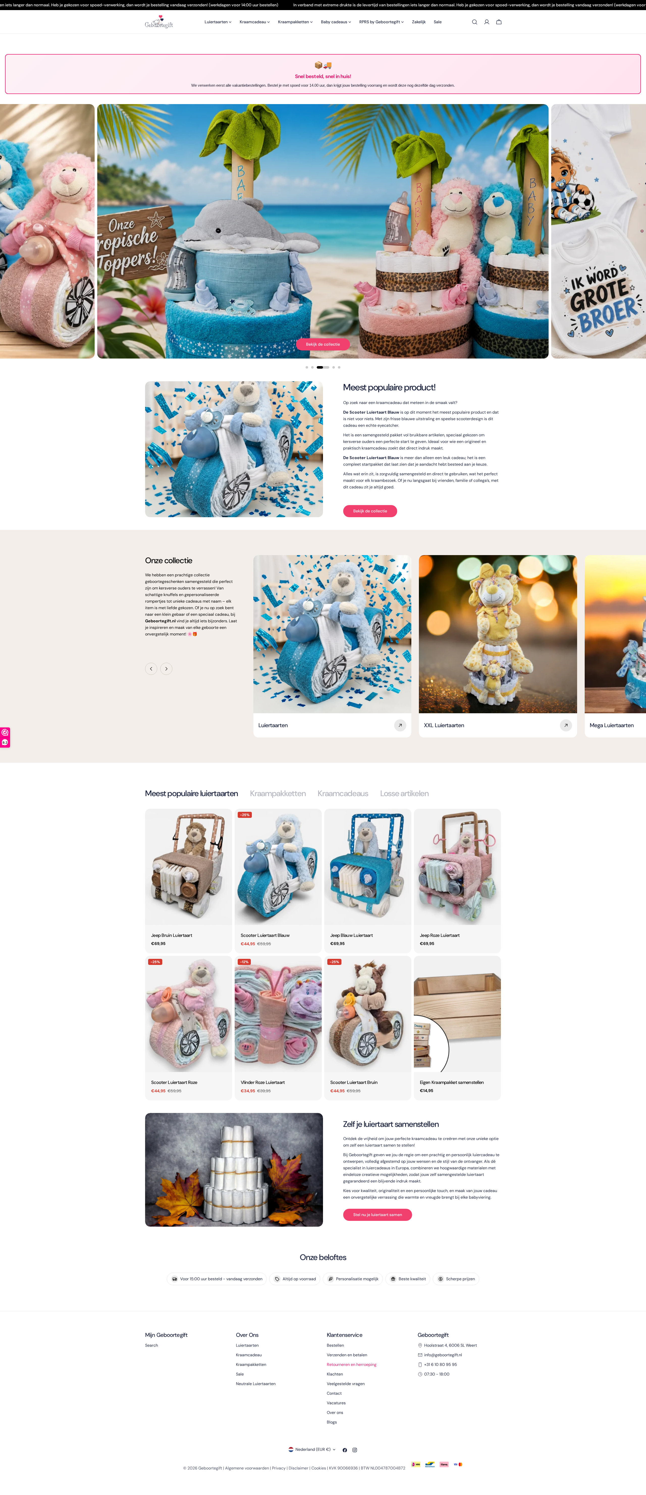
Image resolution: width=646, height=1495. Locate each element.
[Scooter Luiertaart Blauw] (278, 867)
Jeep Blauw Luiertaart (351, 935)
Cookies (318, 1468)
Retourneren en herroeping (351, 1364)
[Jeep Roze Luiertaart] (457, 867)
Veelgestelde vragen (346, 1383)
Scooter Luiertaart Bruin (354, 1082)
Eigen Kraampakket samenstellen (452, 1082)
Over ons (335, 1412)
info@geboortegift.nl (443, 1355)
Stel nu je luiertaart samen (377, 1214)
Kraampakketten (251, 1364)
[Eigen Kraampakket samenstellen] (457, 1014)
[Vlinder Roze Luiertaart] (278, 1014)
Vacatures (336, 1403)
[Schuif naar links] (151, 669)
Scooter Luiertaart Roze (174, 1082)
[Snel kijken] (225, 820)
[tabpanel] (323, 954)
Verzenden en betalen (347, 1355)
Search (151, 1345)
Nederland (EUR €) (313, 1449)
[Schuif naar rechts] (166, 669)
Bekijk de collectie (323, 344)
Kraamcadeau (249, 1355)
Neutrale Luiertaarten (256, 1383)
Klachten (335, 1374)
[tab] (191, 793)
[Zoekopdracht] (475, 22)
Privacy (279, 1468)
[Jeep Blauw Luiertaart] (367, 867)
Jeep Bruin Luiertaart (171, 935)
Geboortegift (210, 1468)
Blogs (332, 1422)
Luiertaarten (247, 1345)
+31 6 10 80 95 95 (440, 1364)
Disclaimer (298, 1468)
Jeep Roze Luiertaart (440, 935)
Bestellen (335, 1345)
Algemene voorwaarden (247, 1468)
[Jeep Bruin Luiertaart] (188, 867)
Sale (240, 1374)
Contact (334, 1393)
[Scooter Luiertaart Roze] (188, 1014)
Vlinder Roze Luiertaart (263, 1082)
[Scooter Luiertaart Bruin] (367, 1014)
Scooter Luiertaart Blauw (265, 935)
